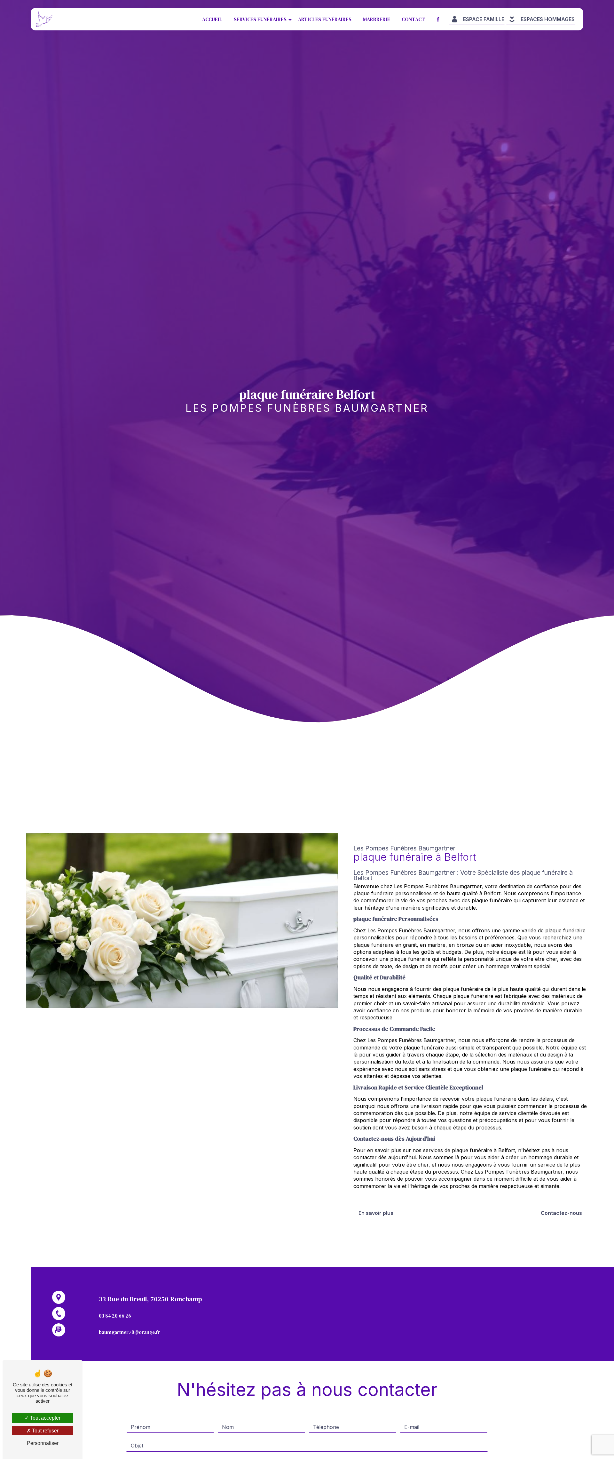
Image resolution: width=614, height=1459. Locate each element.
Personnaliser (43, 1443)
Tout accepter (44, 1418)
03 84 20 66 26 (115, 1315)
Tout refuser (45, 1430)
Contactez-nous (561, 1213)
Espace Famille (483, 19)
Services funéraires (260, 19)
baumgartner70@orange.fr (129, 1332)
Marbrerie (376, 19)
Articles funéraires (324, 19)
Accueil (212, 19)
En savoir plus (375, 1213)
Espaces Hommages (548, 19)
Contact (413, 19)
